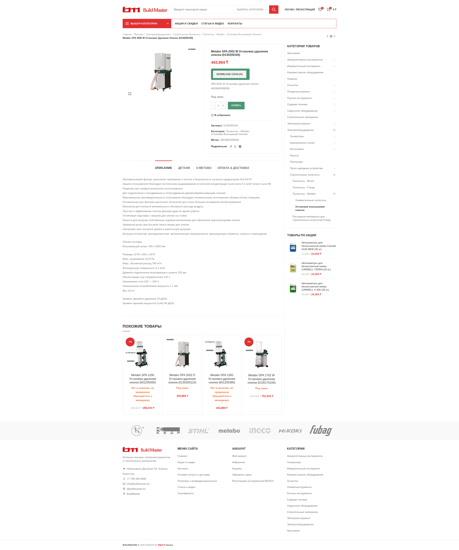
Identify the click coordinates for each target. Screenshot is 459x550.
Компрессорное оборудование (305, 72)
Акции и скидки (186, 462)
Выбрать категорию (250, 9)
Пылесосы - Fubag (303, 187)
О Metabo (203, 167)
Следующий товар (334, 36)
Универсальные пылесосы (310, 200)
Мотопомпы (297, 149)
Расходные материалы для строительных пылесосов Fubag (311, 218)
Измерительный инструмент (303, 66)
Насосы (294, 155)
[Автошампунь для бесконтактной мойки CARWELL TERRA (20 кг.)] (293, 268)
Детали (184, 167)
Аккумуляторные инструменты (305, 59)
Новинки (292, 78)
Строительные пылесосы (186, 34)
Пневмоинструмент (298, 91)
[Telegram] (240, 146)
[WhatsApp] (235, 146)
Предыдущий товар (327, 36)
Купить (236, 105)
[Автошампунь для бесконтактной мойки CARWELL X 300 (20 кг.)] (293, 289)
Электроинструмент (299, 123)
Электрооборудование (158, 34)
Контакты (183, 468)
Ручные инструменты (299, 98)
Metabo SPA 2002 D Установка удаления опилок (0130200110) (182, 379)
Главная (127, 34)
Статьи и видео (186, 487)
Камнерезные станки (302, 142)
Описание (163, 167)
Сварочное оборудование (302, 110)
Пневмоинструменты (299, 487)
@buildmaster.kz (136, 488)
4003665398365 (229, 139)
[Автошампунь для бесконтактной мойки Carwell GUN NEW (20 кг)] (293, 248)
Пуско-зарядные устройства (306, 168)
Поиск (273, 9)
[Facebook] (231, 146)
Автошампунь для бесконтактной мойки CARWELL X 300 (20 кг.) (315, 286)
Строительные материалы (302, 117)
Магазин (138, 34)
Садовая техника (297, 104)
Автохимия (293, 53)
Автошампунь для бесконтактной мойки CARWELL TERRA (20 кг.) (316, 266)
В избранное (222, 115)
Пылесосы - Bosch (303, 181)
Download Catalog (230, 74)
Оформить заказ (242, 474)
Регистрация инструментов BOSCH (252, 480)
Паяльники (296, 161)
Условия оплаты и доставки (194, 474)
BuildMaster (133, 493)
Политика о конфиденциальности (197, 480)
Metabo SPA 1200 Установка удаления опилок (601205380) (221, 379)
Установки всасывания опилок (244, 34)
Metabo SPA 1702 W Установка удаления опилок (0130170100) (262, 379)
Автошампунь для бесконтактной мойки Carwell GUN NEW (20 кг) (319, 245)
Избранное (238, 462)
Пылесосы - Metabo (213, 34)
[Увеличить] (129, 93)
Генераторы (297, 136)
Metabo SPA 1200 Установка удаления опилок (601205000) (142, 379)
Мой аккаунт (239, 456)
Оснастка (292, 85)
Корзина (237, 468)
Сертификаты (186, 493)
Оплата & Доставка (233, 167)
